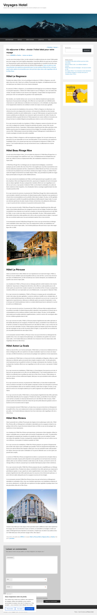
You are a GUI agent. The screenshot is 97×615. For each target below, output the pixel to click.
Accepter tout (29, 608)
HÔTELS (20, 39)
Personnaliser (10, 608)
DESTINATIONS (9, 39)
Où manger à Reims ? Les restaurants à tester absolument (78, 70)
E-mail (8, 586)
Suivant (56, 47)
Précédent (49, 47)
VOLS (49, 39)
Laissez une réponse (27, 55)
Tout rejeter (20, 608)
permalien (12, 538)
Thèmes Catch (90, 612)
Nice (48, 536)
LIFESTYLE (41, 39)
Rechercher (68, 47)
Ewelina (19, 55)
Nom (8, 579)
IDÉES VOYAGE (30, 39)
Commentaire (10, 557)
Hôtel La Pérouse (34, 536)
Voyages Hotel (15, 5)
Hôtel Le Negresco (42, 536)
